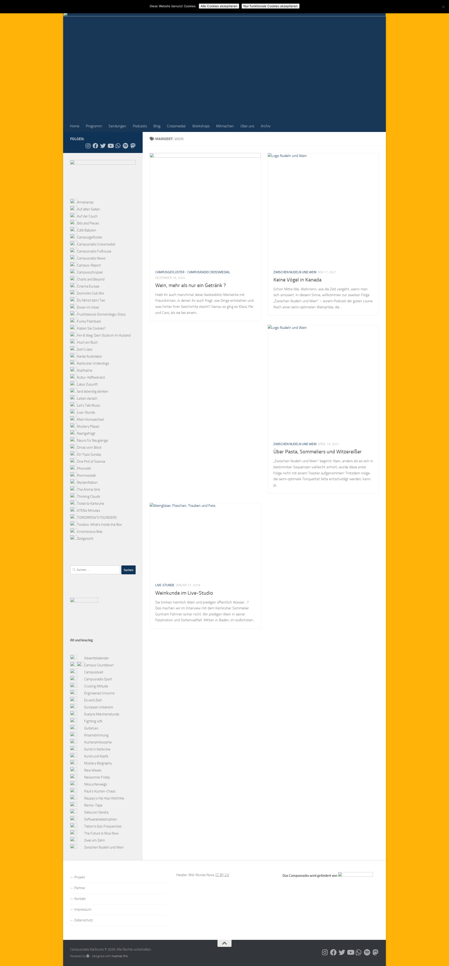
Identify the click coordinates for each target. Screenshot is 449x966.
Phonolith (84, 468)
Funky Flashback (89, 321)
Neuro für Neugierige (92, 440)
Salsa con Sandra (96, 812)
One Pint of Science (91, 461)
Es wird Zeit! (93, 700)
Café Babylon (86, 230)
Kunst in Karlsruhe (97, 749)
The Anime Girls (88, 489)
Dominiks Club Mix (90, 293)
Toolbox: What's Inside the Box (99, 524)
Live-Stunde (164, 585)
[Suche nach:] (95, 569)
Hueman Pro (120, 956)
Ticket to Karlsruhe (90, 503)
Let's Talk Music (88, 405)
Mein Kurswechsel (90, 419)
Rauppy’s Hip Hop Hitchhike (104, 798)
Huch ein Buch (87, 342)
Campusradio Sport (98, 679)
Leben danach (87, 398)
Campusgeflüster (170, 272)
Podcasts (140, 126)
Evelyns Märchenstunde (101, 714)
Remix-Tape (93, 805)
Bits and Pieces (88, 223)
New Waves (92, 770)
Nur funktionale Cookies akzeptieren (270, 6)
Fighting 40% (93, 721)
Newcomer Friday (97, 777)
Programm (94, 126)
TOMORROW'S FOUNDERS (97, 517)
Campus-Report (89, 265)
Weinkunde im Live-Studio (184, 593)
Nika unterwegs (95, 784)
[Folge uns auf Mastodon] (133, 146)
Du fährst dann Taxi (91, 300)
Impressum (82, 909)
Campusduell (93, 672)
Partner (79, 888)
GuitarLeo (91, 728)
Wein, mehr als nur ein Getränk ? (190, 285)
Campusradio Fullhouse (94, 251)
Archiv (266, 126)
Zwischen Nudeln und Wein (294, 272)
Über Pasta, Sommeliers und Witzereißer (317, 452)
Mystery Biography (98, 763)
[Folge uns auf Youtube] (110, 146)
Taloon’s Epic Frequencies (103, 826)
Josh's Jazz (84, 349)
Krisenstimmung (96, 735)
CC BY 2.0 (222, 875)
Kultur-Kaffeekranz (91, 377)
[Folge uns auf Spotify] (125, 146)
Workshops (201, 126)
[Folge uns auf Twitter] (103, 146)
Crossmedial (176, 126)
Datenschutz (83, 920)
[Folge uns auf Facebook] (95, 146)
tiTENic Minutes (88, 510)
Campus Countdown (99, 665)
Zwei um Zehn (94, 840)
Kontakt (80, 899)
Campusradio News (91, 258)
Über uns (247, 126)
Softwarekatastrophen (100, 819)
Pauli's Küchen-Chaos (100, 791)
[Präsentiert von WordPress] (87, 956)
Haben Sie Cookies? (91, 328)
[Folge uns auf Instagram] (88, 146)
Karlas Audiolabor (89, 356)
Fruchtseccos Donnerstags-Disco (101, 314)
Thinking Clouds (88, 496)
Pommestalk (86, 475)
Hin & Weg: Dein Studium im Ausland (104, 335)
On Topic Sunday (89, 454)
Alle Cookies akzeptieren (219, 6)
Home (74, 126)
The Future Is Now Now (101, 833)
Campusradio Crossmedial (208, 272)
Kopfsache (84, 370)
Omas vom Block (89, 447)
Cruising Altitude (96, 686)
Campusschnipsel (90, 272)
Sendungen (117, 126)
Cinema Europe (88, 286)
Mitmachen (225, 126)
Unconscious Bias (89, 531)
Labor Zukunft (87, 384)
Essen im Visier (88, 307)
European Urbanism (98, 707)
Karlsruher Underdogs (93, 363)
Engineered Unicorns (99, 693)
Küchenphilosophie (98, 742)
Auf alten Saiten (88, 209)
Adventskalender (96, 658)
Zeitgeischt (85, 538)
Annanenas (85, 202)
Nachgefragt (86, 433)
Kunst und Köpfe (96, 756)
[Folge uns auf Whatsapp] (118, 146)
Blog (156, 126)
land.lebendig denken (92, 391)
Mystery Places (88, 426)
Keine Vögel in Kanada (297, 280)
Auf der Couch (87, 216)
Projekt (79, 877)
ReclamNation (87, 482)
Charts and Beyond (91, 279)
